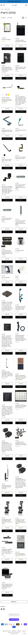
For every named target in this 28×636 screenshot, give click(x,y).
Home (2, 9)
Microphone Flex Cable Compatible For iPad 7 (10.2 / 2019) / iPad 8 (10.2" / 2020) (20, 521)
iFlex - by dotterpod (6, 277)
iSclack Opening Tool (19, 250)
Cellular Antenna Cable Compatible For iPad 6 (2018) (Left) (6, 487)
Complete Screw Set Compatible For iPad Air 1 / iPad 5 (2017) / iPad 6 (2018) (20, 443)
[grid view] (23, 17)
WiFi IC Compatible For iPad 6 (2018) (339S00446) (20, 554)
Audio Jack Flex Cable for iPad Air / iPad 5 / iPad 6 (7, 160)
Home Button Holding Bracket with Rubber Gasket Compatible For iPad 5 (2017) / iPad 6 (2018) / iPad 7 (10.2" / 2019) (20, 338)
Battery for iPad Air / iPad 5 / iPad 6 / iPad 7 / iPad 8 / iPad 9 (20, 68)
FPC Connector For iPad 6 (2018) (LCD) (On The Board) (7, 219)
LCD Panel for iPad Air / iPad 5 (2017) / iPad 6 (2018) (20, 41)
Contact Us (19, 631)
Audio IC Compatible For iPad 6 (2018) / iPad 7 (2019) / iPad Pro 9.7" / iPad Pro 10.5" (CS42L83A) (20, 377)
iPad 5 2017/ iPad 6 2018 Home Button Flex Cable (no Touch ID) (6, 100)
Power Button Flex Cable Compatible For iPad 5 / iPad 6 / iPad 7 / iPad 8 (20, 308)
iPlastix (16, 277)
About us (24, 631)
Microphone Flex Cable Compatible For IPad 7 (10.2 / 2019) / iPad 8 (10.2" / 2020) (7, 521)
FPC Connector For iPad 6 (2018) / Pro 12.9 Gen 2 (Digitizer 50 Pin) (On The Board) (20, 222)
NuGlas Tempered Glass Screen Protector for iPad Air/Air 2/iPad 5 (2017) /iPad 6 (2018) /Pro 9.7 (7, 69)
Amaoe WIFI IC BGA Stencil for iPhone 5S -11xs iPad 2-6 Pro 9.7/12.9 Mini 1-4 (20, 406)
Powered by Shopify (14, 633)
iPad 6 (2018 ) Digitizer (6, 39)
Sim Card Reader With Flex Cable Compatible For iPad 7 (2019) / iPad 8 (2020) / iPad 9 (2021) (7, 586)
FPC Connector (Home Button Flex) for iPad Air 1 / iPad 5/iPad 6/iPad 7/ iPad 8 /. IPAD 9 (7, 252)
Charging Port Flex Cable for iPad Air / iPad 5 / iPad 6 (7, 131)
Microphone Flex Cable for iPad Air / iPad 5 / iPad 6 (20, 157)
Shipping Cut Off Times (7, 631)
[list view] (25, 17)
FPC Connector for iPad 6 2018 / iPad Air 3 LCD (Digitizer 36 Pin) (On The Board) (20, 186)
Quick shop (7, 45)
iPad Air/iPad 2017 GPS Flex (20, 130)
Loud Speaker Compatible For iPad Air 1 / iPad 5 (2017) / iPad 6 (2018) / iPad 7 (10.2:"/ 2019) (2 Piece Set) (7, 552)
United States (13, 614)
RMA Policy (14, 631)
